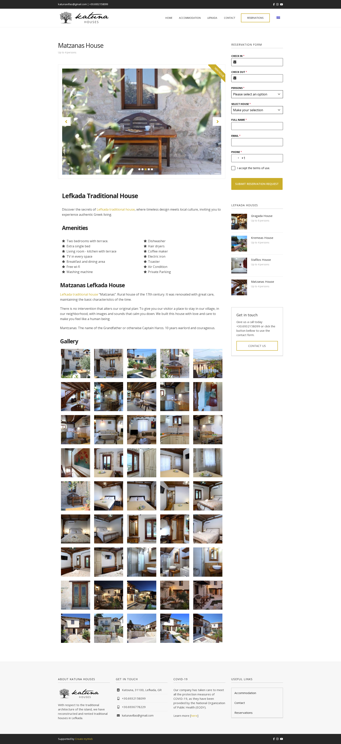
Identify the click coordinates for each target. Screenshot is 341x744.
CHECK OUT (239, 72)
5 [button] (152, 169)
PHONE (236, 152)
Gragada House (262, 216)
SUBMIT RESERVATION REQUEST (257, 184)
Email (236, 135)
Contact (229, 18)
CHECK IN (238, 56)
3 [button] (146, 169)
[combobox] (257, 94)
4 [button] (149, 169)
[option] (141, 122)
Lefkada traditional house (116, 209)
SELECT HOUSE (241, 104)
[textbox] (253, 94)
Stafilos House (261, 260)
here (194, 716)
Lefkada (212, 18)
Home (168, 18)
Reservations (255, 18)
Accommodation (190, 18)
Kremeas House (262, 238)
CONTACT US (257, 346)
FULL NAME (239, 119)
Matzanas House (262, 281)
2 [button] (142, 169)
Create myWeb (84, 739)
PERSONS (238, 88)
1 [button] (139, 169)
